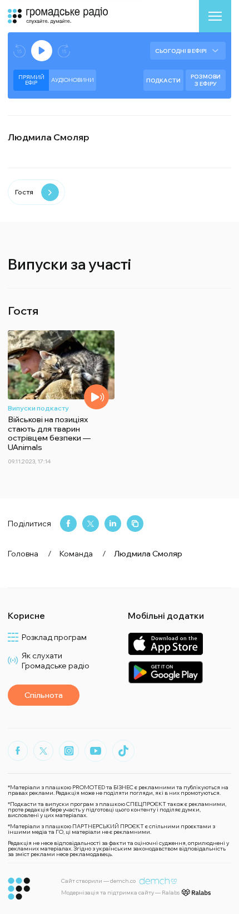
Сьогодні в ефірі (181, 51)
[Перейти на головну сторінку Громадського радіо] (19, 888)
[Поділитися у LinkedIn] (112, 523)
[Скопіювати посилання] (135, 523)
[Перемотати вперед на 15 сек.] (64, 51)
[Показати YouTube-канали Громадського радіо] (95, 751)
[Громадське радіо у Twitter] (43, 751)
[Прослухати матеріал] (96, 396)
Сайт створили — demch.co (98, 880)
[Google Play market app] (165, 672)
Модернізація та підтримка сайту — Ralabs (120, 892)
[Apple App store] (165, 643)
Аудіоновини (72, 80)
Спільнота (43, 695)
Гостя (24, 192)
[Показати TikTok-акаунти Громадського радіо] (123, 751)
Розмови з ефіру (206, 80)
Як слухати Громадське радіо (55, 661)
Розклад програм (54, 637)
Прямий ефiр (31, 80)
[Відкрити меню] (215, 16)
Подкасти (163, 80)
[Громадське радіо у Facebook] (18, 751)
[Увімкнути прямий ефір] (41, 50)
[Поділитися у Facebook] (68, 523)
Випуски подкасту (38, 408)
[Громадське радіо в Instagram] (69, 751)
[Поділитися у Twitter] (90, 523)
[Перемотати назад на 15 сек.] (19, 51)
